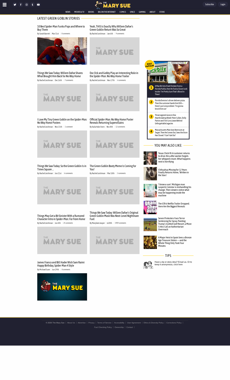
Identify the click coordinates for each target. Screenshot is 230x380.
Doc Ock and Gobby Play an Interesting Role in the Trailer (114, 74)
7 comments (69, 80)
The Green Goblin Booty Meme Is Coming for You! (113, 167)
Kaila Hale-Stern (98, 127)
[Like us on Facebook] (20, 6)
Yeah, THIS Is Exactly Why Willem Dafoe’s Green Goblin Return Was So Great (111, 28)
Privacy (91, 323)
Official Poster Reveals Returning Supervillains (111, 121)
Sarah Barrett (45, 33)
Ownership (119, 327)
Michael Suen (45, 269)
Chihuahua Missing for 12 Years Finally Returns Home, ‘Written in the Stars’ (173, 172)
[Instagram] (26, 6)
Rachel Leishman (98, 33)
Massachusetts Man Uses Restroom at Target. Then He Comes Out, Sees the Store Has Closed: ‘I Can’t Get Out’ (171, 133)
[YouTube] (38, 6)
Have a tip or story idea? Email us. (171, 262)
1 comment (69, 127)
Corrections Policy (174, 323)
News (67, 12)
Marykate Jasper (98, 223)
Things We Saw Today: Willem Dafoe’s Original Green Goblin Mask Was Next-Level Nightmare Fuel (114, 216)
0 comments (66, 34)
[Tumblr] (32, 6)
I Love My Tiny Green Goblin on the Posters (62, 121)
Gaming (142, 12)
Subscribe (209, 4)
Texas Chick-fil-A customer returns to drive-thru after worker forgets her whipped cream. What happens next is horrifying (174, 157)
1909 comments (120, 223)
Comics (123, 12)
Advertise (82, 323)
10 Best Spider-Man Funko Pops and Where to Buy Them (61, 28)
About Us (71, 323)
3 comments (121, 173)
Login (223, 4)
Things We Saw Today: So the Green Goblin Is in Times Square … (61, 167)
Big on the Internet (107, 12)
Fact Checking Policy (103, 327)
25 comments (68, 223)
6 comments (121, 80)
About (152, 12)
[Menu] (4, 4)
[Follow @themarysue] (15, 6)
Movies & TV (79, 12)
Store (162, 12)
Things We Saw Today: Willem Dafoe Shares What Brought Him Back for (60, 74)
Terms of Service (104, 323)
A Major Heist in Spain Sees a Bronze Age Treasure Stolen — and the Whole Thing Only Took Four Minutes (175, 241)
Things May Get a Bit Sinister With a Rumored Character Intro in (61, 217)
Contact (129, 327)
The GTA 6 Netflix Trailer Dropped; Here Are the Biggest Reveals (173, 205)
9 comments (120, 34)
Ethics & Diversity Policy (154, 323)
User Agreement (134, 323)
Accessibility (119, 323)
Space (132, 12)
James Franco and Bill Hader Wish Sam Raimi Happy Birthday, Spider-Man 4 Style (61, 264)
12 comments (120, 127)
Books (91, 12)
